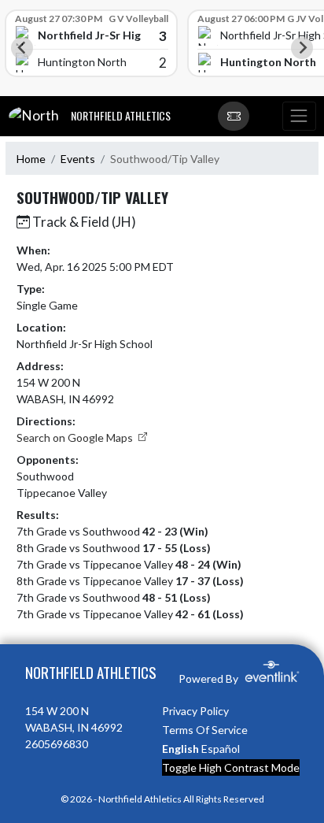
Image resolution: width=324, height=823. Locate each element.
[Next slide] (302, 48)
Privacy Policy (195, 710)
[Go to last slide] (22, 48)
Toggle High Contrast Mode (231, 767)
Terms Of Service (205, 729)
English (180, 748)
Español (220, 748)
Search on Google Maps (76, 437)
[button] (233, 117)
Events (78, 158)
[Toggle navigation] (298, 117)
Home (31, 158)
